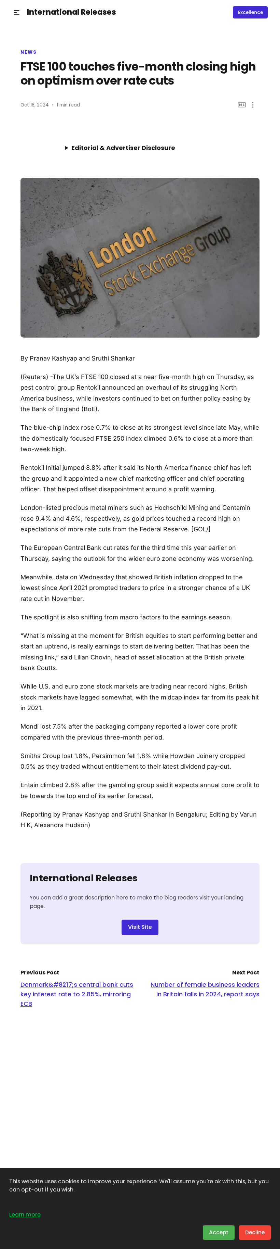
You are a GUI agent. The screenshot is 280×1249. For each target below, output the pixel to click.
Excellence (250, 12)
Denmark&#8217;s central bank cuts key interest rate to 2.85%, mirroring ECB (76, 994)
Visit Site (140, 927)
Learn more (25, 1215)
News (28, 52)
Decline (255, 1232)
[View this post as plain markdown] (242, 105)
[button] (16, 12)
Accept (218, 1232)
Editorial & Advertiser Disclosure (123, 147)
